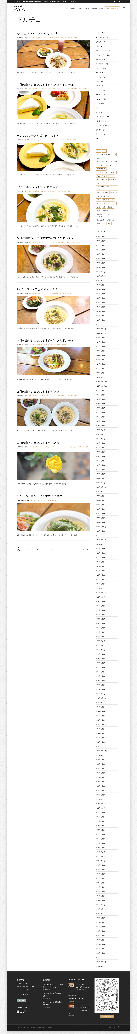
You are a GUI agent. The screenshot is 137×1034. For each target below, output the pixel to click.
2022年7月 (99, 452)
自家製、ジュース (112, 220)
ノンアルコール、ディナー (104, 196)
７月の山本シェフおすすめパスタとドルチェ (45, 84)
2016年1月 (99, 795)
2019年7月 (99, 610)
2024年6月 (99, 351)
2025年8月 (99, 289)
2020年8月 (99, 553)
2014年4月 (99, 887)
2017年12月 (100, 694)
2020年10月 (100, 544)
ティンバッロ (113, 179)
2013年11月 (99, 909)
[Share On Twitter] (92, 72)
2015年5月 (99, 830)
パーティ (53, 447)
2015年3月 (99, 839)
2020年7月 (99, 557)
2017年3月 (99, 733)
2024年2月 (99, 368)
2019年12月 (100, 588)
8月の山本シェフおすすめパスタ (37, 33)
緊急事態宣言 (100, 220)
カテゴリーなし (34, 140)
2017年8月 (99, 711)
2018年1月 (99, 689)
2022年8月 (99, 447)
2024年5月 (99, 355)
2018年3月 (99, 680)
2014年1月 (99, 900)
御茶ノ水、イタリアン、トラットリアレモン (107, 215)
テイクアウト (100, 64)
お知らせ (31, 37)
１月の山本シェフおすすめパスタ (38, 442)
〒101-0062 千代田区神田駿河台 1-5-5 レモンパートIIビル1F (26, 986)
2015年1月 (99, 847)
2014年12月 (100, 852)
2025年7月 (99, 294)
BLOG (101, 8)
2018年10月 (100, 650)
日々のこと (99, 134)
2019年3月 (99, 628)
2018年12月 (100, 641)
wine (114, 154)
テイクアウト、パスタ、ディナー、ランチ (107, 188)
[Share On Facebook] (89, 72)
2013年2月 (99, 949)
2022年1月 (99, 478)
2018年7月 (99, 663)
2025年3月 (99, 311)
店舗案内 (94, 8)
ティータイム (100, 183)
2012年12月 (100, 957)
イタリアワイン (101, 169)
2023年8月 (99, 395)
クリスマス (99, 59)
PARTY (87, 8)
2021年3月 (99, 522)
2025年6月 (99, 298)
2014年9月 (99, 865)
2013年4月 (99, 940)
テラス (98, 192)
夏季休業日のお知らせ (75, 998)
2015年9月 (99, 812)
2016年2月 (99, 790)
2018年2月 (99, 685)
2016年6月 (99, 773)
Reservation (112, 8)
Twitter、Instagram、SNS (103, 154)
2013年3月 (99, 944)
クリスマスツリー (102, 179)
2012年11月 (99, 962)
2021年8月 (99, 500)
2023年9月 (99, 390)
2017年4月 (99, 729)
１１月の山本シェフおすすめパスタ (39, 496)
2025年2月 (99, 316)
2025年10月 (100, 280)
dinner (98, 151)
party (104, 151)
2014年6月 (99, 878)
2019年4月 (99, 623)
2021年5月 (99, 513)
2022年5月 (99, 461)
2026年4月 (99, 254)
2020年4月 (99, 570)
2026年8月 (99, 236)
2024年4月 (99, 359)
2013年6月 (99, 931)
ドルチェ (37, 37)
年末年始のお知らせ (83, 447)
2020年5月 (99, 566)
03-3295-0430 (72, 1)
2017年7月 (99, 716)
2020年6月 (99, 562)
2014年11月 (99, 856)
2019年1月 (99, 636)
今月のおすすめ (61, 37)
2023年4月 (99, 412)
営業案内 (110, 207)
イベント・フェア (40, 88)
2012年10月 (100, 966)
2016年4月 (99, 781)
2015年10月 (100, 808)
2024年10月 (100, 333)
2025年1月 (99, 320)
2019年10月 (100, 597)
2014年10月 (100, 861)
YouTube (99, 158)
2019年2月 (99, 632)
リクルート (99, 108)
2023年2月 (99, 421)
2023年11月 (99, 381)
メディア (99, 94)
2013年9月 (99, 918)
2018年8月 (99, 658)
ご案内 (37, 191)
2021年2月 (99, 527)
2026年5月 (99, 250)
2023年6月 (99, 403)
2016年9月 (99, 759)
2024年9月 (99, 337)
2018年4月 (99, 676)
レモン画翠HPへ (107, 1016)
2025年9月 (99, 285)
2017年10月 (100, 702)
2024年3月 (99, 364)
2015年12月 (100, 799)
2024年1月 (99, 373)
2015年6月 (99, 825)
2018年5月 (99, 672)
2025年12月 (100, 272)
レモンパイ (106, 203)
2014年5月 (99, 883)
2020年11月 (99, 540)
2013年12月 (100, 905)
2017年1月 (99, 742)
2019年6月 (99, 614)
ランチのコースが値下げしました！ (39, 135)
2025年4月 (99, 307)
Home (65, 8)
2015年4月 (99, 834)
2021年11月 (99, 487)
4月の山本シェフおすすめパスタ (37, 289)
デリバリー (113, 192)
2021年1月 (99, 531)
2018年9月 (99, 654)
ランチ (54, 37)
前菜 (104, 207)
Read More (72, 37)
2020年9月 (99, 548)
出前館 (98, 207)
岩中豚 (98, 210)
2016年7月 (99, 768)
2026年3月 (99, 258)
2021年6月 (99, 509)
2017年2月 (99, 738)
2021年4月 (99, 518)
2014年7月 (99, 874)
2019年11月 (99, 592)
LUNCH (72, 8)
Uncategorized (100, 37)
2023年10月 (100, 386)
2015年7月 (99, 821)
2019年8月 (99, 606)
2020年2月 (99, 579)
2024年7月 (99, 346)
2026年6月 (99, 245)
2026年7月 (99, 241)
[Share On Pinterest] (95, 72)
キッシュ (113, 172)
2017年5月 (99, 724)
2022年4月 (99, 465)
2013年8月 (99, 922)
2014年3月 (99, 891)
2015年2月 (99, 843)
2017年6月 (99, 720)
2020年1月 (99, 584)
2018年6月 (99, 667)
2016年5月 (99, 777)
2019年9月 (99, 601)
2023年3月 (99, 417)
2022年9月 (99, 443)
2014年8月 (99, 869)
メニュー (48, 37)
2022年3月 (99, 469)
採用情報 (21, 1000)
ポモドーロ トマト (108, 200)
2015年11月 (99, 803)
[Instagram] (119, 1)
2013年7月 (99, 927)
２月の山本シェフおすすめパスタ (38, 391)
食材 (68, 242)
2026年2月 (99, 263)
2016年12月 (100, 746)
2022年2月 (99, 474)
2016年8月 (99, 764)
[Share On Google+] (99, 72)
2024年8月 (99, 342)
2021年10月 (100, 491)
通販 (109, 223)
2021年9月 (99, 496)
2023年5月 (99, 408)
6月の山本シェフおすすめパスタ (37, 186)
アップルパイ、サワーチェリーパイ (107, 161)
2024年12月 (100, 324)
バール (98, 81)
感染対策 (99, 130)
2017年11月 (99, 698)
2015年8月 (99, 817)
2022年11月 (99, 434)
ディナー (99, 68)
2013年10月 (100, 913)
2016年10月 (100, 755)
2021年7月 (99, 505)
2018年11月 (99, 645)
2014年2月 (99, 896)
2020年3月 (99, 575)
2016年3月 (99, 786)
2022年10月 (100, 439)
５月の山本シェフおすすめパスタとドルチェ (45, 238)
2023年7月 (99, 399)
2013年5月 (99, 935)
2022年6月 (99, 456)
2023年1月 (99, 425)
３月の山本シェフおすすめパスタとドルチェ (45, 340)
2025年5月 (99, 302)
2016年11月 (99, 751)
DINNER (79, 8)
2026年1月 (99, 267)
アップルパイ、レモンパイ (104, 165)
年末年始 (105, 210)
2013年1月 (99, 953)
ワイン (63, 140)
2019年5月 (99, 619)
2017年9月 (99, 707)
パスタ (43, 37)
